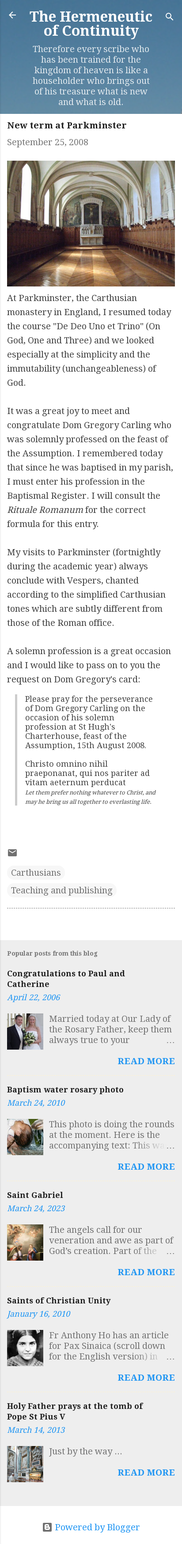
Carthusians (36, 872)
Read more (146, 1061)
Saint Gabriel (35, 1195)
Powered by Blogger (96, 1527)
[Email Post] (12, 855)
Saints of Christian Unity (58, 1300)
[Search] (169, 17)
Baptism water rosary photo (65, 1089)
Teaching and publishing (62, 890)
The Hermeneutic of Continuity (91, 23)
